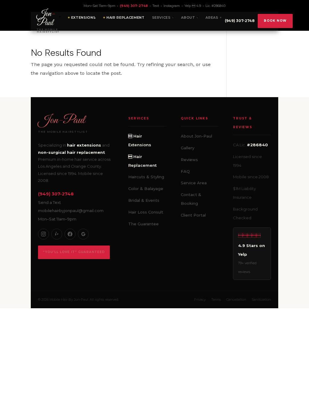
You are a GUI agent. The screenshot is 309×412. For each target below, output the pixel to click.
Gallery (187, 147)
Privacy (200, 299)
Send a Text (49, 202)
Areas (211, 17)
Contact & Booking (191, 199)
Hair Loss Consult (145, 212)
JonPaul (61, 120)
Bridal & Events (143, 200)
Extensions (83, 17)
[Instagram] (43, 234)
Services (161, 17)
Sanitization (261, 299)
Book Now (275, 21)
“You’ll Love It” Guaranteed (74, 252)
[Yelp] (56, 234)
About (188, 17)
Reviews (189, 159)
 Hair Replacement (142, 161)
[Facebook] (70, 234)
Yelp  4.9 (192, 6)
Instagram (172, 6)
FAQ (185, 171)
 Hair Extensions (139, 140)
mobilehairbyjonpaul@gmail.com (71, 210)
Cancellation (236, 299)
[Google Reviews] (83, 234)
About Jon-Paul (196, 136)
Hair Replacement (126, 17)
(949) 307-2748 (134, 6)
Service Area (194, 182)
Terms (216, 299)
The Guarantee (143, 223)
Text (155, 6)
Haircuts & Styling (146, 176)
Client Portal (193, 215)
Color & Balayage (145, 188)
